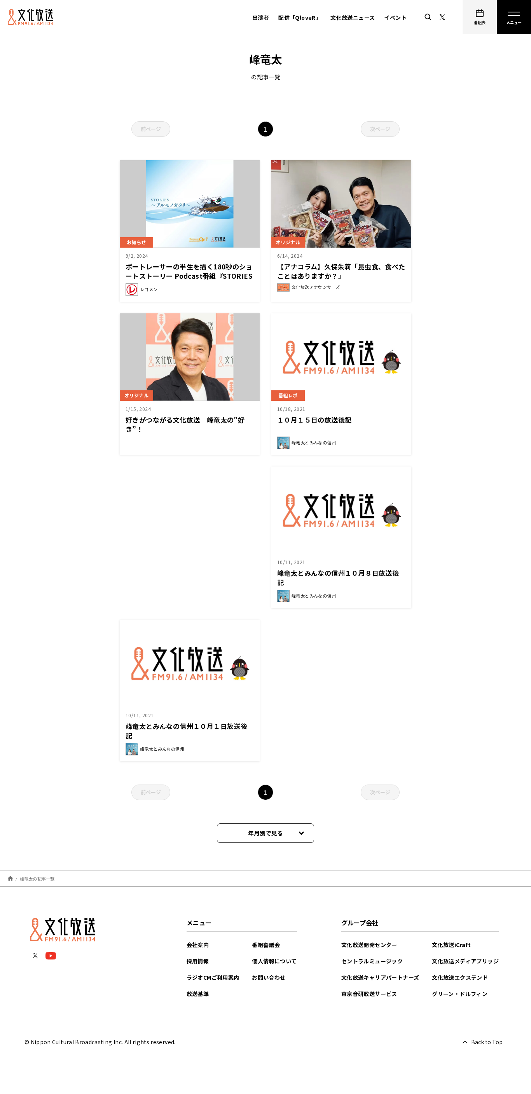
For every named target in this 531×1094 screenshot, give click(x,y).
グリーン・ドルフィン (459, 994)
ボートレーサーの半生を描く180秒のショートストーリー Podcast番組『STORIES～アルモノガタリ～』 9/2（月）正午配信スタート (189, 280)
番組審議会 (266, 945)
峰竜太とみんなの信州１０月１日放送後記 (186, 730)
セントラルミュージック (372, 961)
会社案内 (198, 945)
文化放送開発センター (369, 945)
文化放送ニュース (352, 17)
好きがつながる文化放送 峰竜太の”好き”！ (185, 424)
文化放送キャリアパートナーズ (380, 977)
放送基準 (198, 994)
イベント (395, 17)
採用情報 (198, 961)
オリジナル (288, 242)
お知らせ (136, 242)
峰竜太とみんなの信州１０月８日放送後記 (338, 577)
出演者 (260, 17)
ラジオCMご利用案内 (213, 977)
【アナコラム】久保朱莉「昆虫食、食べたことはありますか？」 (341, 271)
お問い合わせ (268, 977)
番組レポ (288, 395)
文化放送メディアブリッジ (465, 961)
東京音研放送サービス (369, 994)
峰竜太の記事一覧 (37, 878)
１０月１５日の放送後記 (314, 420)
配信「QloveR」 (299, 17)
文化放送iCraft (451, 945)
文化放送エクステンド (460, 977)
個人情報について (274, 961)
